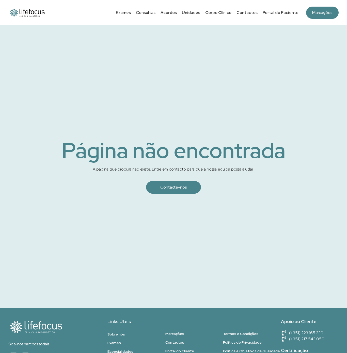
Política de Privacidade (242, 342)
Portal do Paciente (280, 12)
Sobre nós (116, 334)
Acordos (169, 12)
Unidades (191, 12)
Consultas (145, 12)
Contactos (247, 12)
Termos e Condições (240, 333)
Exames (123, 12)
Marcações (322, 12)
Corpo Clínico (218, 12)
